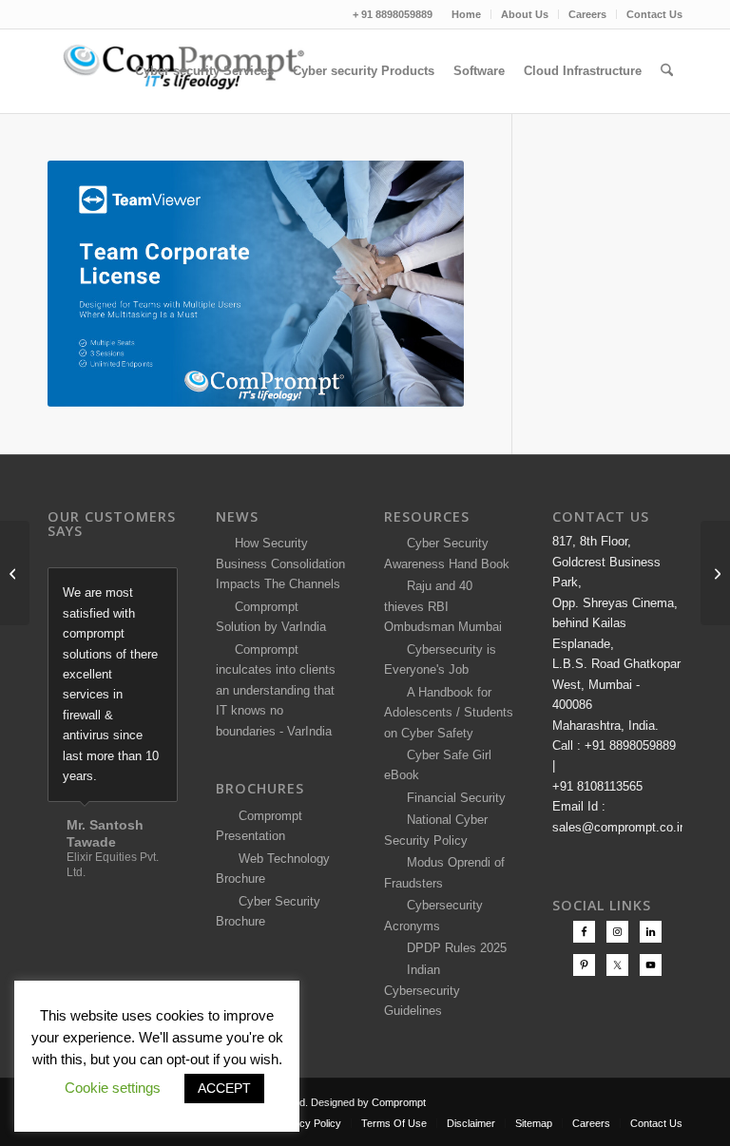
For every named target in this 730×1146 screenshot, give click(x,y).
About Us (524, 14)
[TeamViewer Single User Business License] (715, 573)
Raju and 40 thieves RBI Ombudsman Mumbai (443, 606)
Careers (587, 14)
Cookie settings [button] (113, 1087)
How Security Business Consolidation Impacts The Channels (280, 563)
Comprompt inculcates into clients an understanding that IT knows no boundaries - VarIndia (276, 690)
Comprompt (399, 1102)
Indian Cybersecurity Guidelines (422, 990)
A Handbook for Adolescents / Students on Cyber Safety (448, 712)
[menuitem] (466, 14)
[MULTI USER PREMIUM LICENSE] (14, 573)
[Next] (159, 587)
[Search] (666, 71)
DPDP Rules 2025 (453, 948)
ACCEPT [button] (224, 1088)
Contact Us (654, 14)
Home (466, 14)
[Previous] (116, 587)
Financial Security (452, 798)
